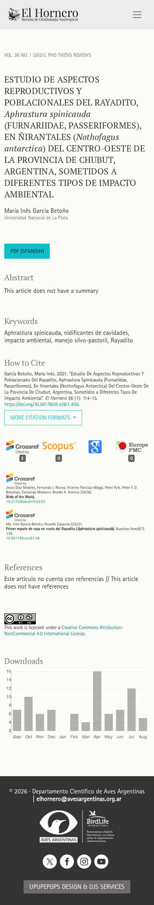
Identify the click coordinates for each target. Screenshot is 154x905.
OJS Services (107, 887)
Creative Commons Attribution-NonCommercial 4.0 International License (64, 630)
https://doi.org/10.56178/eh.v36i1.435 (41, 404)
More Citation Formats (41, 417)
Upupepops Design (55, 887)
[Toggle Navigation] (137, 15)
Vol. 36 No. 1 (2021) (24, 55)
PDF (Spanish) (27, 251)
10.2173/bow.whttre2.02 (25, 501)
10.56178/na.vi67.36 (23, 538)
